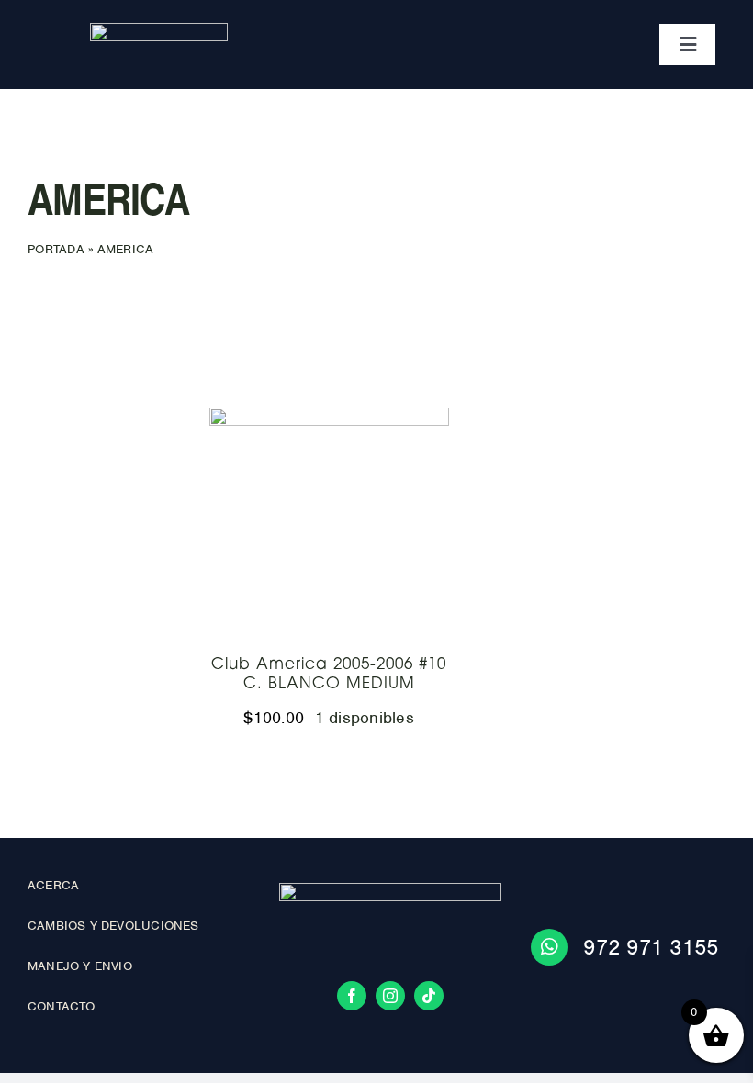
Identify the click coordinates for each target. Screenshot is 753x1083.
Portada (56, 249)
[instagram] (390, 995)
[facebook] (351, 995)
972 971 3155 (650, 947)
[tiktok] (429, 995)
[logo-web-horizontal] (159, 31)
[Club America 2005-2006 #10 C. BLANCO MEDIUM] (329, 527)
